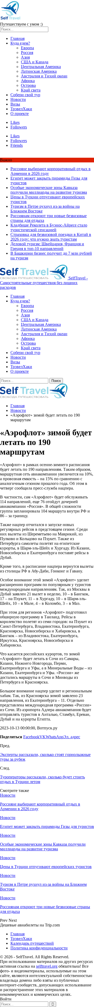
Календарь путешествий (32, 943)
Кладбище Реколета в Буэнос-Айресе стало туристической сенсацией (48, 227)
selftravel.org (46, 966)
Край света (30, 90)
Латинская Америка (39, 71)
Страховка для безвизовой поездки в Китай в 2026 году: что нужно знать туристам (50, 236)
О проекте (19, 113)
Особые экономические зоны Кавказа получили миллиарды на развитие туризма (48, 189)
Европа (27, 48)
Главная (17, 38)
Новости (18, 99)
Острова (28, 85)
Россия (27, 52)
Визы (15, 104)
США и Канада (34, 62)
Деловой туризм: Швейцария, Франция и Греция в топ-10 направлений (47, 246)
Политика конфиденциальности (39, 948)
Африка (28, 80)
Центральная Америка (41, 66)
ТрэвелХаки (21, 109)
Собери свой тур (25, 95)
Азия (25, 57)
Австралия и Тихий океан (44, 76)
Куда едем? (20, 43)
